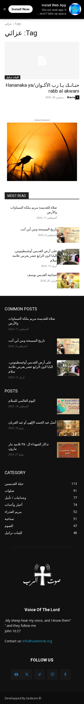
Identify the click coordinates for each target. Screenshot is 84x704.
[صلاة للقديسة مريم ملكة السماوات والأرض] (68, 213)
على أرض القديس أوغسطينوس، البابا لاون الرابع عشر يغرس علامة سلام (34, 255)
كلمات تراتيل (12, 77)
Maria (71, 97)
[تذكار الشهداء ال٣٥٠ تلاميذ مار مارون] (68, 450)
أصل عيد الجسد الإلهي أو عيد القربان (32, 422)
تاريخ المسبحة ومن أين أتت (39, 229)
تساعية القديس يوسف (42, 275)
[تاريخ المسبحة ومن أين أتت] (68, 235)
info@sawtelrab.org (37, 641)
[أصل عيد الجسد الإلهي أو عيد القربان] (68, 428)
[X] (27, 674)
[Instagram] (52, 674)
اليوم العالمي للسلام (21, 401)
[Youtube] (16, 674)
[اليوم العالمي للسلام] (68, 406)
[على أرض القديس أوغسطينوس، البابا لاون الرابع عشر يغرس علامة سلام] (68, 257)
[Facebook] (65, 674)
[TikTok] (40, 674)
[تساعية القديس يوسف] (68, 280)
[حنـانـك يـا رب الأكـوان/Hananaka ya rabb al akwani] (42, 60)
